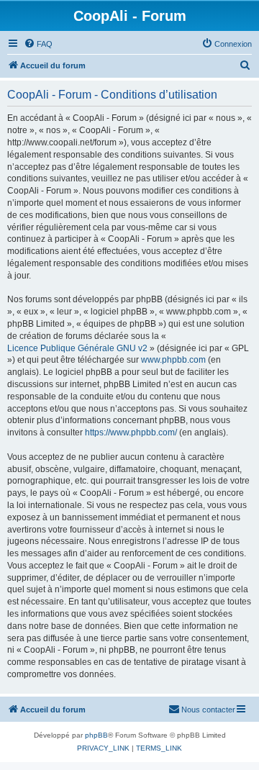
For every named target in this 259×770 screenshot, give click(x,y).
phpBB (96, 735)
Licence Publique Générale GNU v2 (77, 348)
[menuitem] (38, 44)
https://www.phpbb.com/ (131, 432)
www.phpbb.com (173, 360)
